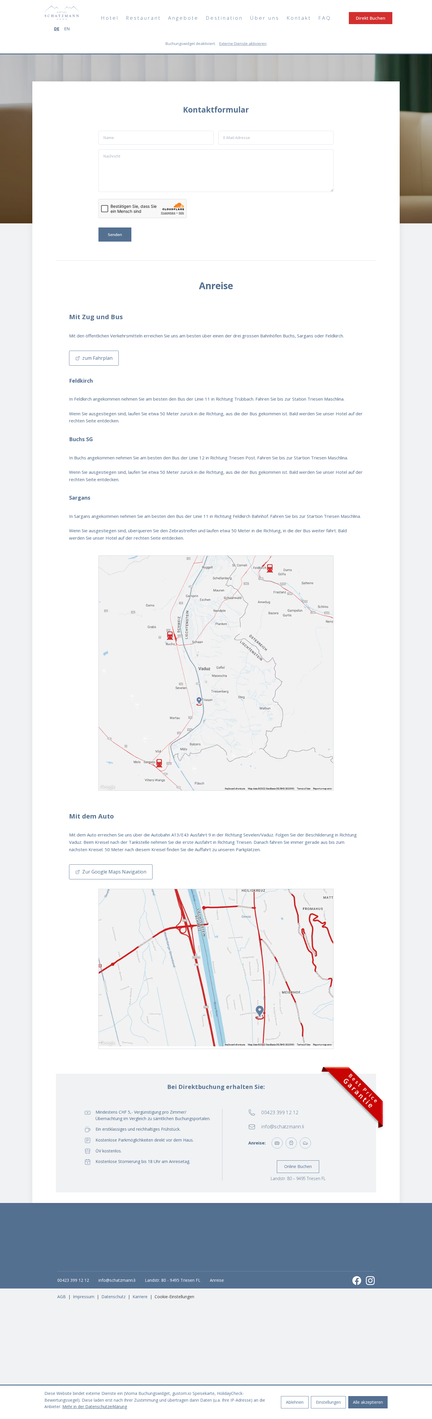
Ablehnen (295, 1402)
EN (67, 28)
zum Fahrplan (97, 358)
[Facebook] (356, 1280)
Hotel (110, 17)
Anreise (217, 1280)
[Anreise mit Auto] (305, 1143)
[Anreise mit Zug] (291, 1143)
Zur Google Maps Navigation (114, 872)
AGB (61, 1296)
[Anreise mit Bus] (277, 1143)
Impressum (83, 1296)
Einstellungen (328, 1402)
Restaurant (143, 17)
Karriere (140, 1296)
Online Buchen (298, 1166)
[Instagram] (370, 1280)
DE (56, 28)
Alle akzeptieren (368, 1402)
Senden (115, 234)
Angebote (183, 17)
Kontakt (299, 17)
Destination (224, 17)
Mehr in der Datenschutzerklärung (94, 1406)
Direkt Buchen (370, 18)
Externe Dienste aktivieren (243, 43)
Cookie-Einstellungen (174, 1296)
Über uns (264, 17)
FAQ (324, 17)
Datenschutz (113, 1296)
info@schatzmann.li (116, 1280)
